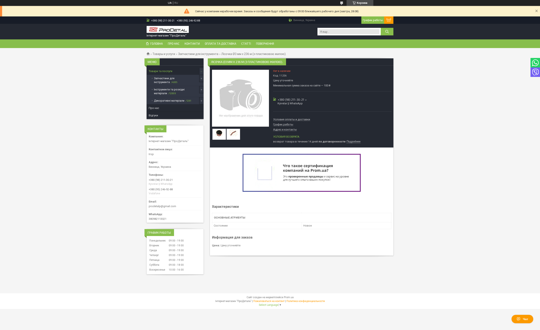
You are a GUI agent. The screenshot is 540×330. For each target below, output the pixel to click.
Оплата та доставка (220, 43)
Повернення (265, 43)
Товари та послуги (160, 71)
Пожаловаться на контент (269, 301)
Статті (246, 43)
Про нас (174, 43)
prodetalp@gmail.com (162, 206)
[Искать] (387, 31)
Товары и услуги (164, 54)
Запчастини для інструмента (198, 54)
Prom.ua (289, 297)
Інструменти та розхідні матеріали (169, 91)
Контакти (192, 43)
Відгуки (153, 115)
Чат (525, 319)
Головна (156, 43)
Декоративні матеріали (169, 100)
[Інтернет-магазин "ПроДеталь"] (168, 30)
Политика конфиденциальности (305, 301)
